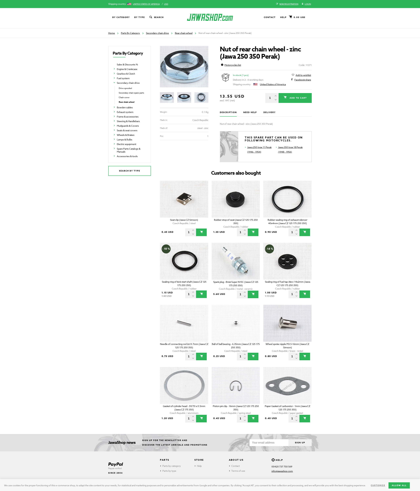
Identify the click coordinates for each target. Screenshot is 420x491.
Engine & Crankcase (127, 69)
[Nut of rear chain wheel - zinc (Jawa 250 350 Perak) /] (184, 66)
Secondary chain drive (157, 33)
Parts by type (169, 470)
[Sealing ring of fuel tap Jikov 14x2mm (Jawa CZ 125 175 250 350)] (287, 261)
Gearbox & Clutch (126, 73)
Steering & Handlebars (128, 121)
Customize (378, 485)
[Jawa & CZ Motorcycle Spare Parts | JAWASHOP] (210, 17)
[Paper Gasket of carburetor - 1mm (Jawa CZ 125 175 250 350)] (287, 385)
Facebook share (302, 79)
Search (159, 17)
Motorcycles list (232, 65)
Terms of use (238, 470)
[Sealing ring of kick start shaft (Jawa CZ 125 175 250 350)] (184, 261)
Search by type (129, 170)
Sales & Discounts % (127, 64)
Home (111, 33)
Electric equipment (126, 144)
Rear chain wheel (183, 33)
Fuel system (123, 78)
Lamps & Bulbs (124, 139)
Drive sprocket (125, 88)
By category (121, 17)
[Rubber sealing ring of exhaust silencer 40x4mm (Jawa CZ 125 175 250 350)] (287, 199)
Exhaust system (125, 112)
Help (283, 17)
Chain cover (124, 97)
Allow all (399, 485)
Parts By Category (130, 33)
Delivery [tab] (269, 112)
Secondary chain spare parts (131, 92)
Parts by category (171, 465)
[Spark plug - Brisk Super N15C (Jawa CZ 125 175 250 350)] (236, 261)
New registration (288, 4)
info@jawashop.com (282, 471)
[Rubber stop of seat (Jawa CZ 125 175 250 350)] (236, 199)
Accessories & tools (127, 156)
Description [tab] (228, 112)
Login (308, 4)
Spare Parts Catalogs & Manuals (128, 150)
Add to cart (298, 97)
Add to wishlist (303, 75)
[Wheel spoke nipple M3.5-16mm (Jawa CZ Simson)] (287, 323)
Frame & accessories (127, 116)
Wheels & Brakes (125, 134)
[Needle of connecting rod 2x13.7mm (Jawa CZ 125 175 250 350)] (184, 323)
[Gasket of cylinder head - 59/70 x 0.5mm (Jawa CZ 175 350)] (184, 385)
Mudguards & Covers (128, 125)
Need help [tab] (250, 112)
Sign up (300, 442)
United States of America (146, 4)
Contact (270, 17)
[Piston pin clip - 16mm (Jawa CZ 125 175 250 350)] (236, 385)
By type (139, 17)
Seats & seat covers (127, 130)
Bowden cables (125, 107)
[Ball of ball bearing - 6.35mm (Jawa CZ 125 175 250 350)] (236, 323)
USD (166, 4)
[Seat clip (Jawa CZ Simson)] (184, 199)
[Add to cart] (201, 232)
